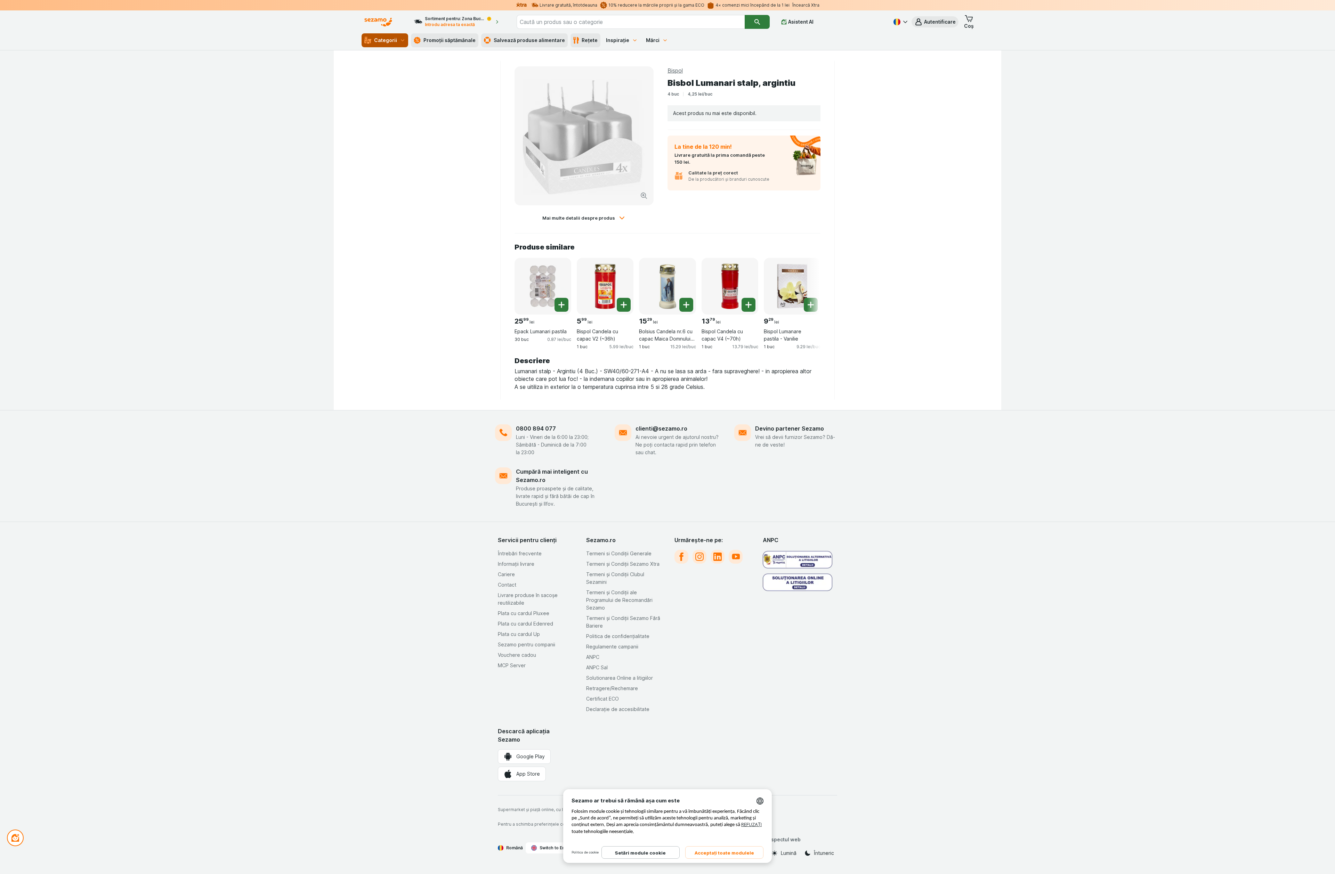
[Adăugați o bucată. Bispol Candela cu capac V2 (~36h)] (624, 305)
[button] (935, 21)
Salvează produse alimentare (529, 40)
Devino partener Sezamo (789, 428)
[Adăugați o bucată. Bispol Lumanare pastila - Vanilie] (811, 305)
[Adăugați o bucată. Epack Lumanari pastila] (561, 305)
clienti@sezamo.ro (661, 428)
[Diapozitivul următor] (806, 283)
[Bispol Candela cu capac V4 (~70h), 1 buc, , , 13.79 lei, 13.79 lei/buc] (730, 286)
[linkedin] (718, 557)
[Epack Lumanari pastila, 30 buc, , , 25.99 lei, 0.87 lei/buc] (543, 286)
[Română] (900, 22)
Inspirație (617, 40)
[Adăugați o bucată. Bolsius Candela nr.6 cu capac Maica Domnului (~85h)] (686, 305)
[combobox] (631, 22)
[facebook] (681, 557)
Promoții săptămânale (449, 40)
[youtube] (736, 557)
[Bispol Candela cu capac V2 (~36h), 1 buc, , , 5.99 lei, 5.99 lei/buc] (605, 286)
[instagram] (699, 557)
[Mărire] (643, 195)
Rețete (590, 40)
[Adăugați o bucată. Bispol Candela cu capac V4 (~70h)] (748, 305)
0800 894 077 (536, 428)
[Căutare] (757, 22)
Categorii (385, 40)
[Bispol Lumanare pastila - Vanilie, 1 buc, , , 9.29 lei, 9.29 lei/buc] (792, 286)
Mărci (653, 40)
